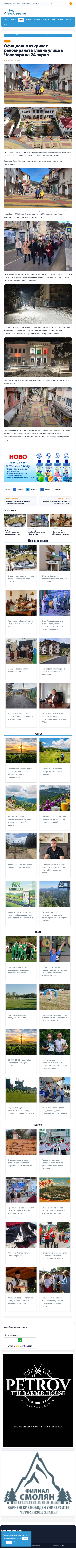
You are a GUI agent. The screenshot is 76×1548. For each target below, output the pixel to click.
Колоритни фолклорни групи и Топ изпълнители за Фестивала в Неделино (54, 1255)
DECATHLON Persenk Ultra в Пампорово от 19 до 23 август (20, 1063)
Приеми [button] (25, 1538)
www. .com (20, 1346)
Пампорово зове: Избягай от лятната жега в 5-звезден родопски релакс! (54, 819)
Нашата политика (20, 1542)
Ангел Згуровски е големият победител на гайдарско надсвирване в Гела (21, 1300)
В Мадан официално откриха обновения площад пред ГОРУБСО (13, 532)
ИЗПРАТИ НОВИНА (26, 4)
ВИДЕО (18, 4)
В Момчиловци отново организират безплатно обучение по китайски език (20, 1163)
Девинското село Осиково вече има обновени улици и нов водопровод (20, 716)
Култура (60, 20)
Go (20, 1340)
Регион (21, 20)
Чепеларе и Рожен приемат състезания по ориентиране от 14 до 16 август (54, 1018)
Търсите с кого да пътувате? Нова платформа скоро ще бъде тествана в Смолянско (20, 915)
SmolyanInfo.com (11, 1530)
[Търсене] (70, 3)
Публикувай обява (9, 4)
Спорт (5, 25)
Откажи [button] (9, 1542)
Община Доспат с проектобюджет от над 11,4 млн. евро (36, 532)
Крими (54, 20)
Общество (46, 20)
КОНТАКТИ (36, 4)
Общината (13, 20)
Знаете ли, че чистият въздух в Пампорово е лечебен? (52, 771)
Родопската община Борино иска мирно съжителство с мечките (60, 532)
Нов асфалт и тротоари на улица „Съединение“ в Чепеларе (53, 671)
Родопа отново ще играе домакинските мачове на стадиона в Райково (19, 970)
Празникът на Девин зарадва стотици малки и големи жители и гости (21, 1210)
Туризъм (68, 20)
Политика (28, 20)
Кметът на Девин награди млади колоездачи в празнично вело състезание (54, 1110)
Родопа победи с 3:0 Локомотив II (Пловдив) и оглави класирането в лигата (21, 1110)
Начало (6, 20)
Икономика (37, 20)
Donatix (62, 1545)
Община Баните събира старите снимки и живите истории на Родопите (53, 1210)
